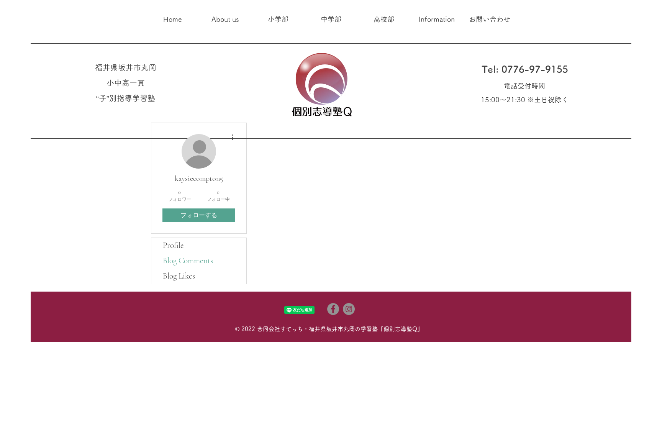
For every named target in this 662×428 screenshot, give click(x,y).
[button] (225, 19)
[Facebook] (333, 309)
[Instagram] (349, 309)
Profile (173, 245)
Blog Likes (179, 276)
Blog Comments (188, 261)
